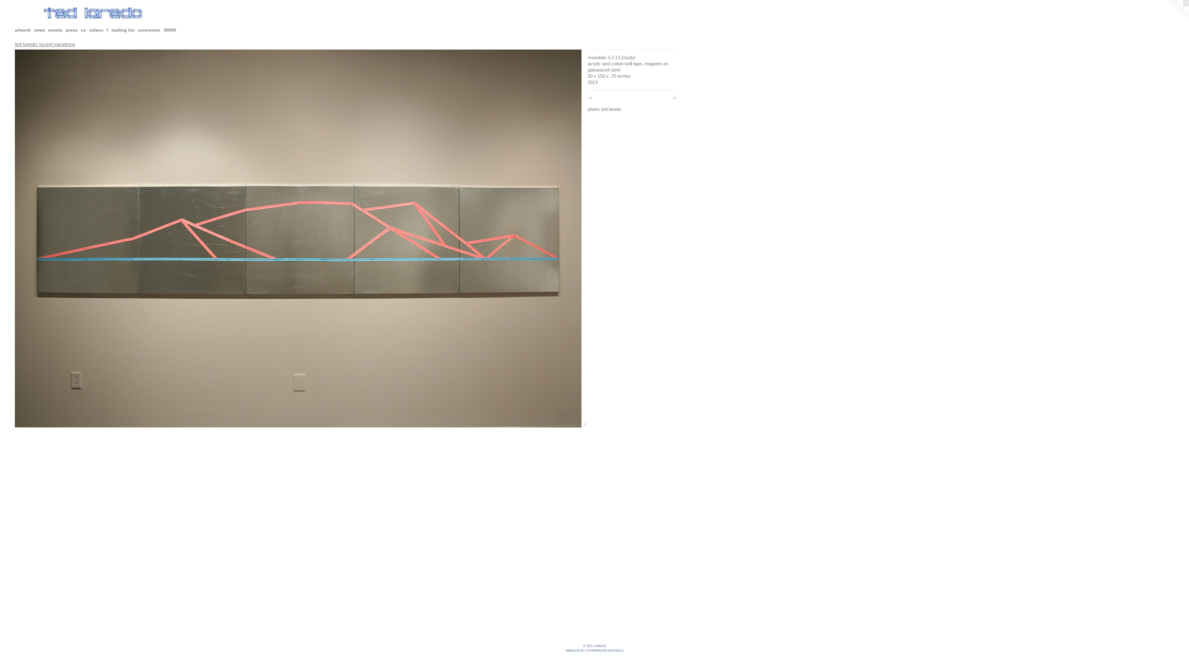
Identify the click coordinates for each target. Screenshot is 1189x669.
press (72, 30)
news (39, 30)
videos (96, 30)
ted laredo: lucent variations (45, 44)
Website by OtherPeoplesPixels (595, 650)
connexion (149, 30)
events (55, 30)
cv (83, 30)
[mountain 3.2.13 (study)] (298, 238)
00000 (170, 30)
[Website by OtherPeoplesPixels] (1176, 12)
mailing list (123, 30)
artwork (23, 30)
